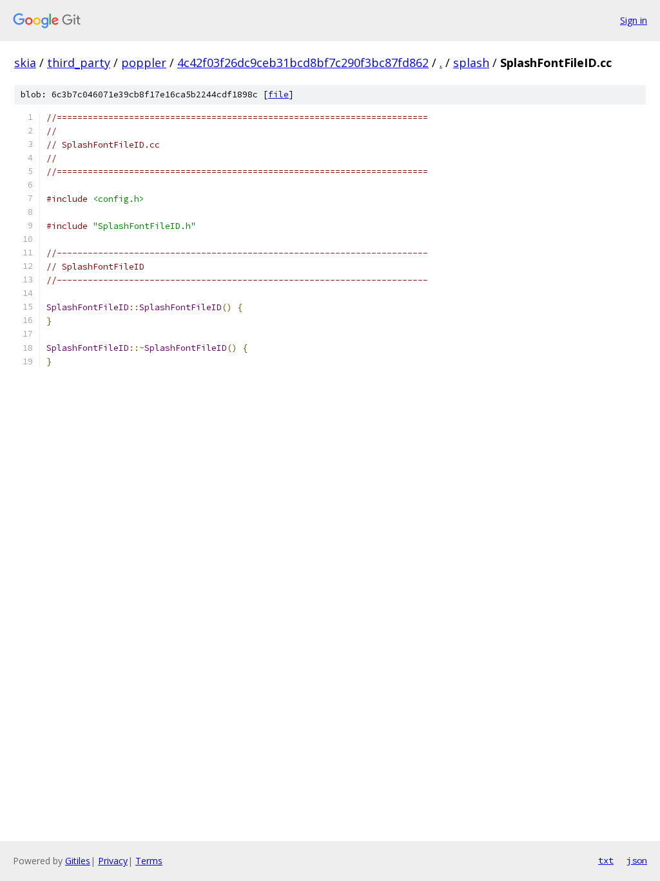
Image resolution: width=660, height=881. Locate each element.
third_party (78, 62)
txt (606, 860)
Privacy (113, 861)
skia (25, 62)
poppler (143, 62)
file (278, 94)
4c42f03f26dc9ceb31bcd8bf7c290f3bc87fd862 (303, 62)
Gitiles (77, 861)
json (636, 860)
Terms (148, 861)
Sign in (633, 20)
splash (471, 62)
